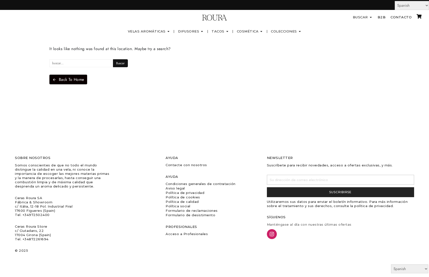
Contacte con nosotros (186, 165)
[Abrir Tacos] (227, 31)
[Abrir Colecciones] (299, 31)
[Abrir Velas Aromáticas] (168, 31)
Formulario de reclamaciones (192, 211)
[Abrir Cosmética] (261, 31)
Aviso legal (175, 188)
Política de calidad (182, 202)
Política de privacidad (185, 193)
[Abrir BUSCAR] (370, 17)
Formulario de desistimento (190, 215)
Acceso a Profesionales (187, 234)
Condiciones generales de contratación (201, 184)
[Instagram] (272, 234)
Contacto (401, 17)
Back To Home (71, 79)
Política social (178, 206)
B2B (382, 17)
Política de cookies (183, 197)
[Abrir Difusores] (202, 31)
